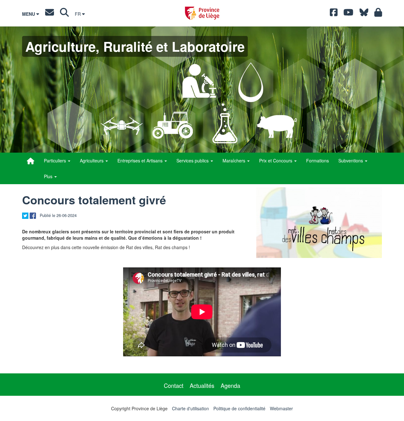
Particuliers (55, 160)
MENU (29, 14)
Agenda (230, 385)
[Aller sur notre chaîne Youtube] (348, 14)
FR (78, 14)
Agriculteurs (92, 160)
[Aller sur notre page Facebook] (334, 14)
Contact (173, 385)
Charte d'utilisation (190, 408)
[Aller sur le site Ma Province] (378, 14)
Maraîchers (235, 160)
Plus (49, 176)
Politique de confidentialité (239, 408)
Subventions (351, 160)
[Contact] (49, 14)
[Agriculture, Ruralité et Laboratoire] (30, 161)
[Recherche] (64, 14)
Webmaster (281, 408)
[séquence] (319, 222)
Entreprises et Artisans (140, 160)
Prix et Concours (276, 160)
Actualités (202, 385)
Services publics (193, 160)
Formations (317, 160)
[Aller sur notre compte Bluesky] (363, 14)
